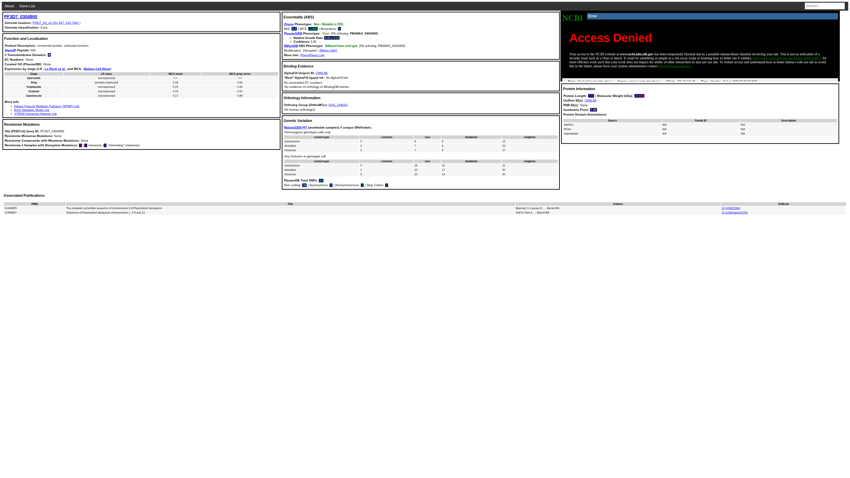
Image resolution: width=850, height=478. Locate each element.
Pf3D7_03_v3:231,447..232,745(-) (57, 23)
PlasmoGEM (293, 33)
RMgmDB (291, 46)
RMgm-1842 (328, 50)
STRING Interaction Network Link (35, 114)
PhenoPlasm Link (312, 55)
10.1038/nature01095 (735, 212)
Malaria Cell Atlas (97, 69)
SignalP (10, 50)
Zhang (289, 24)
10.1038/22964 (731, 208)
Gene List (27, 6)
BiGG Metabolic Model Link (31, 110)
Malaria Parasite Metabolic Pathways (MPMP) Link (46, 106)
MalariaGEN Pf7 (295, 127)
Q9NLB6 (322, 73)
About (9, 6)
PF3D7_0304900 (20, 16)
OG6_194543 (338, 105)
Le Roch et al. (55, 69)
